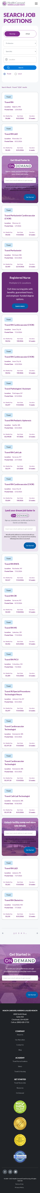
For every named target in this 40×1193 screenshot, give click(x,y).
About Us (20, 1035)
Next (36, 933)
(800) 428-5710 (23, 1022)
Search (21, 68)
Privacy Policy (19, 1187)
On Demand (20, 1093)
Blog (20, 1050)
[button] (36, 3)
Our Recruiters (20, 1040)
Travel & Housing (20, 1071)
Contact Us (20, 1045)
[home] (13, 3)
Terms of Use (19, 1184)
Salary (20, 1066)
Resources (20, 1088)
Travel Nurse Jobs (20, 1083)
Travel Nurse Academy (20, 1061)
